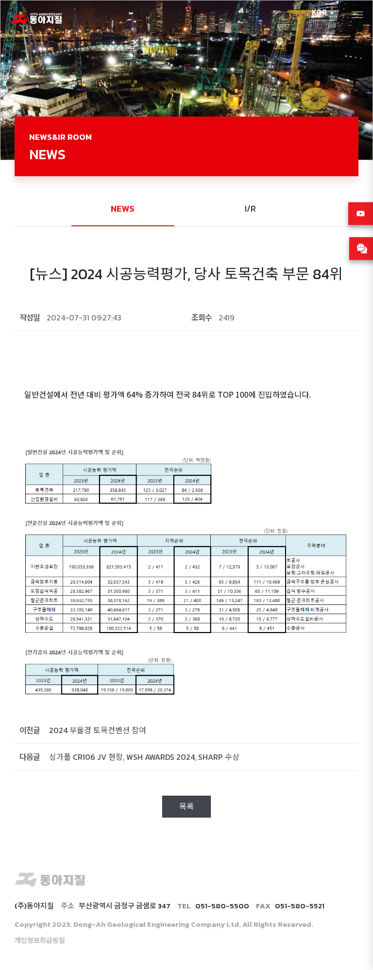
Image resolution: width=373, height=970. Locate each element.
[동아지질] (36, 17)
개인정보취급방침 (40, 941)
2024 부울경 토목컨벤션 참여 (97, 730)
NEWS (123, 208)
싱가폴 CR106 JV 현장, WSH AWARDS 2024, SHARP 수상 (144, 757)
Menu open (357, 15)
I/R (250, 208)
